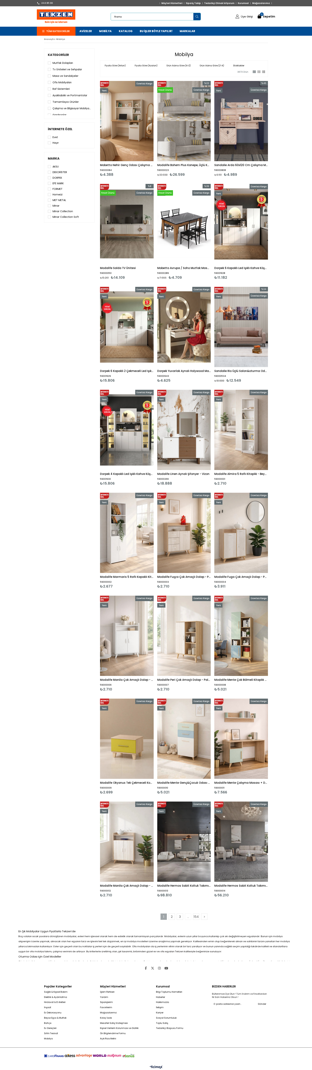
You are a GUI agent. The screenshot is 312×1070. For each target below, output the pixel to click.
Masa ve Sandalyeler (65, 75)
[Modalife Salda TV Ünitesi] (127, 224)
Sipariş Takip (193, 3)
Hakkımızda (162, 1002)
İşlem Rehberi (107, 991)
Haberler (160, 997)
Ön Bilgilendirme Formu (113, 1033)
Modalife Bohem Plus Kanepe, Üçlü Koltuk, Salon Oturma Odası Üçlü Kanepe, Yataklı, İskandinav (184, 165)
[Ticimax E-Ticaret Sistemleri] (156, 1067)
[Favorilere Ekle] (127, 129)
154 (196, 916)
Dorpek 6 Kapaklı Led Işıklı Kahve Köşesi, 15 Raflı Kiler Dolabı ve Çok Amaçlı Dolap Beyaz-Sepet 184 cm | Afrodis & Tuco (241, 268)
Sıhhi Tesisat (51, 1033)
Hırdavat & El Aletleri (55, 1002)
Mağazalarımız (261, 3)
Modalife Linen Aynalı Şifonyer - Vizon (183, 474)
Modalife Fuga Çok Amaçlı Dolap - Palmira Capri (241, 577)
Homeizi (57, 194)
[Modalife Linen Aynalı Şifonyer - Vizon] (184, 430)
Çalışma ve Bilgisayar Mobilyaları (72, 108)
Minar (56, 205)
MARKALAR (187, 31)
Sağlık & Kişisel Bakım (56, 991)
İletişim (160, 1007)
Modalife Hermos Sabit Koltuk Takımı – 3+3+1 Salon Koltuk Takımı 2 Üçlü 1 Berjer (184, 886)
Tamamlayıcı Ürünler (66, 101)
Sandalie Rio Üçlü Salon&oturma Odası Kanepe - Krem (241, 371)
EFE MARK (58, 183)
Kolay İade (106, 1017)
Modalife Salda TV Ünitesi (118, 268)
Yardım (104, 997)
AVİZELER (85, 31)
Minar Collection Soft (66, 216)
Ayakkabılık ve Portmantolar (70, 95)
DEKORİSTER (60, 172)
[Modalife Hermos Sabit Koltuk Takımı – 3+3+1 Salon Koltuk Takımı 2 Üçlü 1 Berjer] (184, 842)
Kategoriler (58, 55)
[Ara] (197, 16)
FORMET (57, 188)
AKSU (56, 166)
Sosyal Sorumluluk (166, 1017)
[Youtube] (166, 968)
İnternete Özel (60, 129)
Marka (54, 158)
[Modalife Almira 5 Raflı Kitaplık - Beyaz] (241, 430)
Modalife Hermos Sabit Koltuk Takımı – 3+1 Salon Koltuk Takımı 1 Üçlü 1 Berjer (241, 886)
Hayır (56, 142)
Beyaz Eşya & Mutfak (55, 1017)
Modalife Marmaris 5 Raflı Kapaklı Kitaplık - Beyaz (127, 577)
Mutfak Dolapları (63, 62)
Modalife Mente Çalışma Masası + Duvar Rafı (241, 783)
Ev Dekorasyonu (52, 1012)
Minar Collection (63, 211)
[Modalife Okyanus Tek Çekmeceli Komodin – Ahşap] (127, 739)
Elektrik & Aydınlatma (55, 997)
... (188, 916)
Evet (55, 137)
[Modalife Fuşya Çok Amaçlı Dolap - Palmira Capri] (184, 533)
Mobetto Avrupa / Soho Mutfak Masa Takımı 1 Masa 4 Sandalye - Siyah (184, 268)
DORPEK (57, 177)
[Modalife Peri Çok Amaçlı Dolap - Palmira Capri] (184, 636)
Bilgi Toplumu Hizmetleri (169, 991)
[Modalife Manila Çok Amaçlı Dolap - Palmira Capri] (127, 842)
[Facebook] (145, 968)
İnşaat (47, 1007)
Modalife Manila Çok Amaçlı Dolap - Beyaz (127, 680)
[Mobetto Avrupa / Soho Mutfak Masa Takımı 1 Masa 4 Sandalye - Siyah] (184, 224)
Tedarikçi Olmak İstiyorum (219, 3)
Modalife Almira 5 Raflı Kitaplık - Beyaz (241, 474)
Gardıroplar (59, 114)
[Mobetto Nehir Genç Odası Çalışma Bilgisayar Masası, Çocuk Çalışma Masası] (127, 121)
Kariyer (159, 1012)
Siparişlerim (106, 1002)
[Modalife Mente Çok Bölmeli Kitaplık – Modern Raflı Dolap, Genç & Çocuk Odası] (241, 636)
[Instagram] (159, 968)
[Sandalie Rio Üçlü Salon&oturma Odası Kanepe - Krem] (241, 327)
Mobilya (48, 1038)
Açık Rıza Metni (108, 1038)
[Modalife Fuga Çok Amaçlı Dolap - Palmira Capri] (241, 533)
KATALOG (126, 31)
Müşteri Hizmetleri (171, 3)
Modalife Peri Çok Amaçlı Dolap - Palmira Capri (184, 680)
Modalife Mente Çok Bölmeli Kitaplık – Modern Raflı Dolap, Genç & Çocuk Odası (241, 680)
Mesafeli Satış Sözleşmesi (114, 1023)
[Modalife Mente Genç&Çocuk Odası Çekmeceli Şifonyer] (184, 739)
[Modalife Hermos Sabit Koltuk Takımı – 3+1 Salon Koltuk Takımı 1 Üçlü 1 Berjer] (241, 842)
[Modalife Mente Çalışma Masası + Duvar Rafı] (241, 739)
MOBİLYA (105, 31)
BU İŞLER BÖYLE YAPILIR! (156, 31)
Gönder (262, 1003)
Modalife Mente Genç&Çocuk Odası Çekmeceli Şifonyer (184, 783)
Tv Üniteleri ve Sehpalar (67, 69)
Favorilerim (106, 1007)
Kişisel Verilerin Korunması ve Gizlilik (119, 1028)
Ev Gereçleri (50, 1028)
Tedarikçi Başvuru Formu (169, 1028)
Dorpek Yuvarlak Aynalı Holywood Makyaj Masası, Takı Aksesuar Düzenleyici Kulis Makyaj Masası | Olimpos (184, 371)
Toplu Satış (162, 1023)
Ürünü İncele (139, 129)
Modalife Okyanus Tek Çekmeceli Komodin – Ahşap (127, 783)
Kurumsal (243, 3)
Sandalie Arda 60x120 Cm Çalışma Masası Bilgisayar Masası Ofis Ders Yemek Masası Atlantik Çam (241, 165)
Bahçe (47, 1023)
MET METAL (59, 200)
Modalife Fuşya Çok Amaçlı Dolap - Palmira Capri (184, 577)
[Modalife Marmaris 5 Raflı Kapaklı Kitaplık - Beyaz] (127, 533)
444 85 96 (47, 3)
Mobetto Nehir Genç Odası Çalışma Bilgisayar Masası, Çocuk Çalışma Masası (127, 165)
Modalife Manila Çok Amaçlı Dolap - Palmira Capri (127, 886)
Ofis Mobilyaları (62, 82)
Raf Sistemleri (61, 88)
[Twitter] (152, 968)
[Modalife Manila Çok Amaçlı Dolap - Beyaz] (127, 636)
